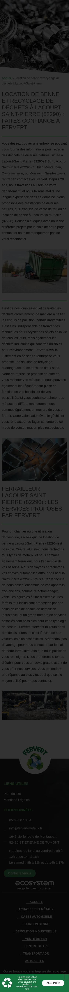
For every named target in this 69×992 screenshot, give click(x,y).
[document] (34, 496)
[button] (66, 977)
